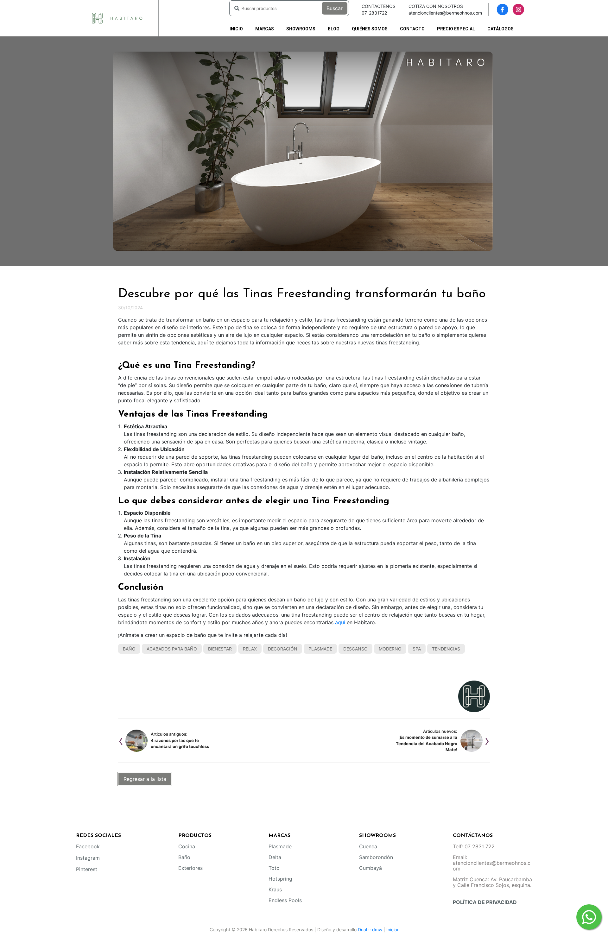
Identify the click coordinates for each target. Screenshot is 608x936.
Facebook (88, 846)
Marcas (264, 28)
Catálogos (500, 28)
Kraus (275, 889)
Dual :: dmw (370, 929)
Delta (275, 857)
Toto (274, 868)
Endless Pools (285, 900)
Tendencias (446, 648)
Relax (250, 648)
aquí (340, 622)
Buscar (334, 8)
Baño (129, 648)
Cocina (186, 846)
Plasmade (320, 648)
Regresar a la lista (145, 779)
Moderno (390, 648)
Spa (417, 648)
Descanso (355, 648)
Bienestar (220, 648)
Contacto (412, 28)
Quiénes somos (370, 28)
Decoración (282, 648)
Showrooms (300, 28)
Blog (333, 28)
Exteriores (190, 868)
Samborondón (376, 857)
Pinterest (86, 869)
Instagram (88, 858)
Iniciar (392, 929)
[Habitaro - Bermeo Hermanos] (117, 18)
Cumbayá (370, 868)
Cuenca (368, 846)
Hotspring (280, 879)
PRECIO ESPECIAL (456, 28)
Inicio (236, 28)
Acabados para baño (172, 648)
